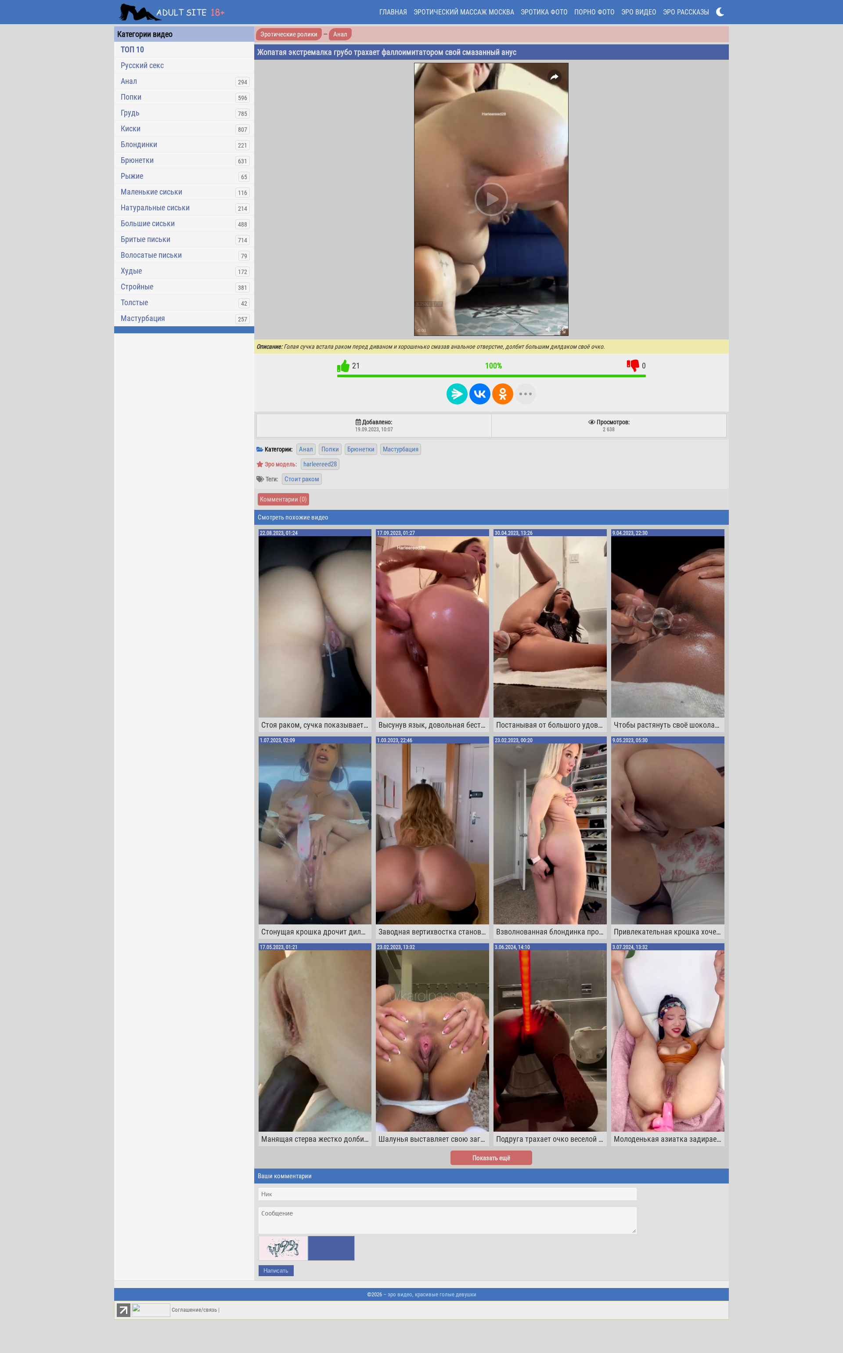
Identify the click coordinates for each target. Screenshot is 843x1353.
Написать (275, 1270)
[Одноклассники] (502, 393)
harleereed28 (320, 464)
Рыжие (132, 175)
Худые (131, 270)
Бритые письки (145, 239)
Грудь (130, 112)
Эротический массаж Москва (464, 12)
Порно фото (594, 12)
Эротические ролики (288, 34)
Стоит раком (302, 479)
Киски (130, 128)
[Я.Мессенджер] (457, 393)
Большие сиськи (148, 223)
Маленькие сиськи (151, 191)
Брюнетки (137, 160)
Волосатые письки (151, 255)
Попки (131, 96)
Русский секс (142, 65)
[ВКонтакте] (479, 393)
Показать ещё (491, 1158)
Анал (129, 81)
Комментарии (283, 499)
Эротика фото (544, 12)
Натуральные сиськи (155, 207)
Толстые (134, 302)
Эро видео (638, 12)
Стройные (137, 286)
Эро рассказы (686, 12)
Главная (393, 12)
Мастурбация (143, 318)
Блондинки (139, 144)
